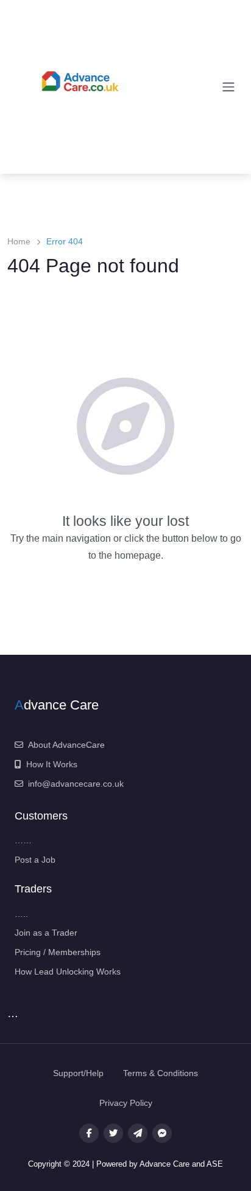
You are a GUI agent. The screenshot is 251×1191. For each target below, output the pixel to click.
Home (18, 241)
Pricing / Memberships (58, 952)
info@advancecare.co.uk (76, 784)
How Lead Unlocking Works (68, 971)
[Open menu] (228, 87)
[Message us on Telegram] (137, 1133)
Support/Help (78, 1073)
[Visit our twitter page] (113, 1133)
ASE (215, 1164)
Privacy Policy (125, 1103)
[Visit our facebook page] (89, 1133)
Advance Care (166, 1164)
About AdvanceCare (66, 745)
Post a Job (35, 860)
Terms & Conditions (160, 1073)
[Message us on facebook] (162, 1133)
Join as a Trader (46, 932)
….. (21, 914)
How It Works (51, 764)
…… (23, 840)
